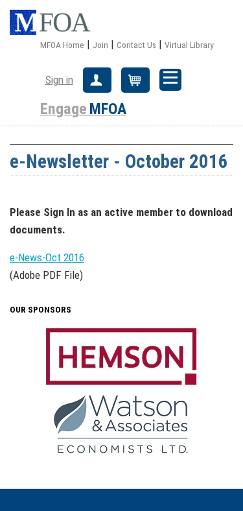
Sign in (59, 79)
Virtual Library (189, 45)
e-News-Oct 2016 (47, 257)
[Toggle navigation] (170, 80)
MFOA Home (62, 45)
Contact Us (136, 45)
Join (100, 45)
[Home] (55, 23)
